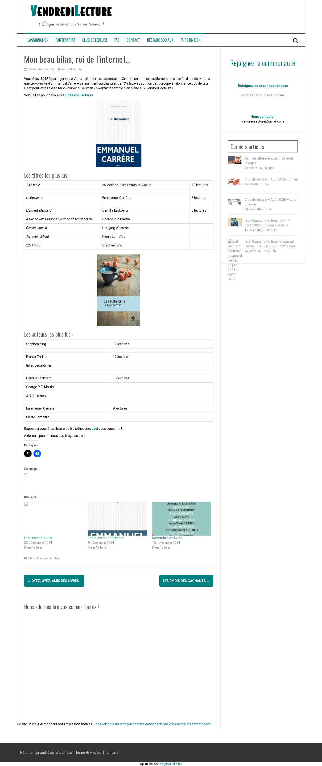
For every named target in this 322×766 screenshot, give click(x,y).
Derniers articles (48, 558)
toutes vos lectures (78, 95)
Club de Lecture (94, 40)
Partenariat (65, 40)
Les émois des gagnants (186, 581)
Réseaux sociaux (160, 40)
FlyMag (91, 752)
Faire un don (191, 40)
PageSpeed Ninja (171, 764)
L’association (38, 40)
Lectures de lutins (38, 538)
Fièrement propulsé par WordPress (46, 752)
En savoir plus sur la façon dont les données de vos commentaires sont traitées (152, 724)
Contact (133, 40)
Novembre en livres (167, 538)
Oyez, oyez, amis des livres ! (54, 581)
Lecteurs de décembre (106, 538)
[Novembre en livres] (181, 519)
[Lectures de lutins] (53, 519)
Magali (269, 168)
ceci (94, 428)
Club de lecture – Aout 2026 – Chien (271, 179)
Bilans (32, 558)
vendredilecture (71, 69)
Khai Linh (272, 230)
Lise (266, 184)
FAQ (117, 40)
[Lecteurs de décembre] (117, 519)
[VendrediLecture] (71, 16)
